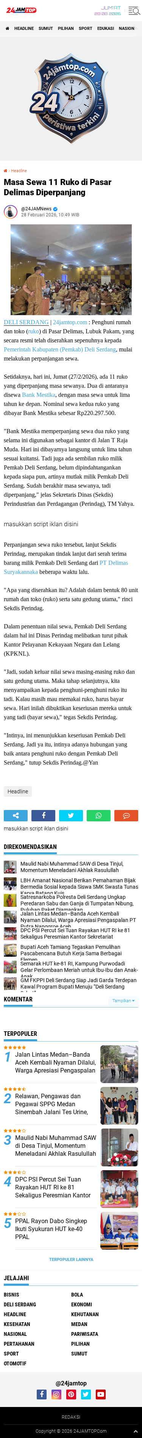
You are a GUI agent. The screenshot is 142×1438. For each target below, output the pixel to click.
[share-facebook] (43, 815)
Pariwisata (84, 1334)
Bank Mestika (38, 395)
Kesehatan (17, 1324)
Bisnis (11, 1295)
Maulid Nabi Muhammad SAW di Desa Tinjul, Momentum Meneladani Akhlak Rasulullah (55, 1145)
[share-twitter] (71, 815)
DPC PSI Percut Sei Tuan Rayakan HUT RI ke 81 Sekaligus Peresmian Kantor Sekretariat (53, 1191)
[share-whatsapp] (99, 815)
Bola (77, 1295)
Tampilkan (122, 1000)
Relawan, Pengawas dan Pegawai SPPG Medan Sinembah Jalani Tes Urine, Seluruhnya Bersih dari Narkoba (51, 1112)
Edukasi (105, 28)
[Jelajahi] (133, 10)
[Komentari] (126, 815)
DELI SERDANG (26, 322)
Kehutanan (85, 1314)
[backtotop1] (135, 1431)
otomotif (15, 1363)
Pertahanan (19, 1344)
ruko (33, 331)
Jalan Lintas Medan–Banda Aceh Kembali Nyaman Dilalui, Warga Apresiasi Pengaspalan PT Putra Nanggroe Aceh (55, 1066)
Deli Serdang (20, 1304)
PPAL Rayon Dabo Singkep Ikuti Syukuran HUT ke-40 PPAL (51, 1229)
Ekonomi (81, 1304)
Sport (85, 28)
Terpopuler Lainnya (71, 1259)
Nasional (129, 28)
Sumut (46, 28)
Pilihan (66, 28)
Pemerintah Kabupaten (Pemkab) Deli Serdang (60, 349)
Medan (79, 1324)
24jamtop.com (70, 322)
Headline (24, 28)
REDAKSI (71, 1417)
